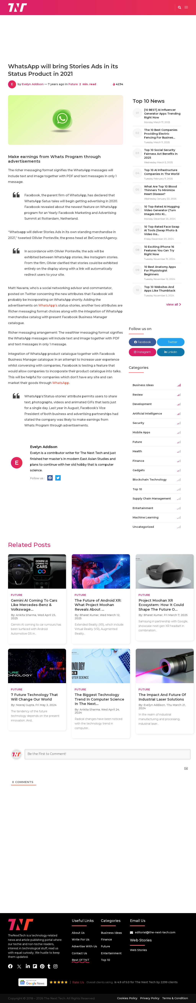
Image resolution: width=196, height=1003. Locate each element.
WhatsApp (60, 383)
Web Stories (138, 950)
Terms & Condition (175, 998)
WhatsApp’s (47, 305)
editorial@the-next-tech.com (155, 932)
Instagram (143, 352)
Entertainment (111, 953)
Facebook (144, 342)
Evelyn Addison (33, 84)
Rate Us (78, 982)
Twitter (172, 342)
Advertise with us (84, 946)
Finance (106, 939)
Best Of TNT (80, 960)
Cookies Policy (127, 998)
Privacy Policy (149, 998)
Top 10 (105, 960)
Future (73, 84)
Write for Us (80, 939)
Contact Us (79, 953)
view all (172, 304)
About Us (78, 933)
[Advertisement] (98, 42)
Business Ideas (111, 933)
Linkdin (172, 352)
